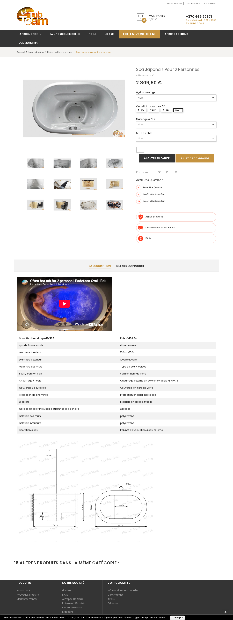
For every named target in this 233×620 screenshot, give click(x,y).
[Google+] (167, 172)
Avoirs (111, 599)
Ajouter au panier (157, 158)
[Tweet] (159, 172)
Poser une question (152, 187)
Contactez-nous (72, 607)
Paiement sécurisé (73, 603)
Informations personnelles (123, 590)
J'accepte (177, 617)
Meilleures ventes (27, 599)
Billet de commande (195, 158)
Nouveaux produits (28, 594)
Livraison (67, 590)
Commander (193, 3)
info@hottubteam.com (154, 194)
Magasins (67, 612)
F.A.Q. (65, 594)
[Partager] (152, 172)
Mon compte (174, 3)
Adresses (113, 603)
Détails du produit (130, 266)
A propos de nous (72, 599)
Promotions (23, 590)
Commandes (115, 594)
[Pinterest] (176, 172)
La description (100, 266)
